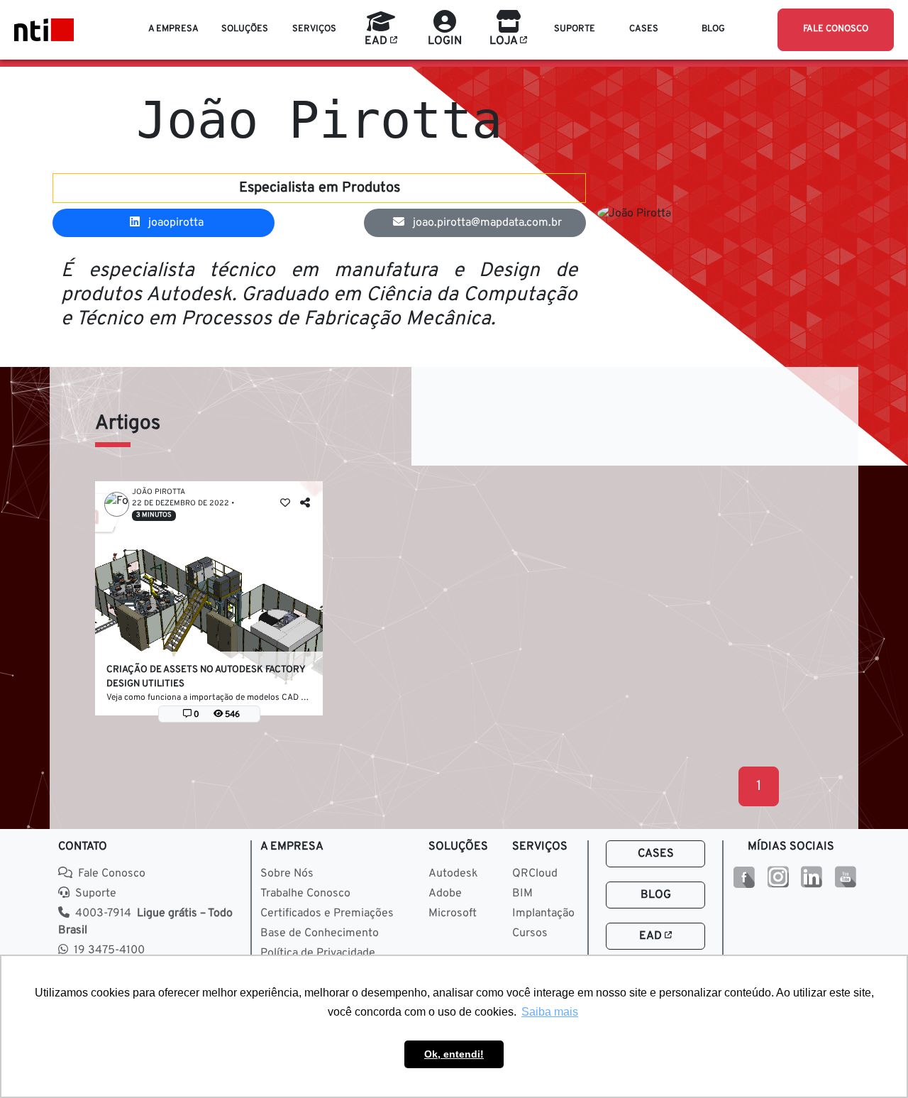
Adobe (445, 893)
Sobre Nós (287, 874)
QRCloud (535, 874)
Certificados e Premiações (327, 913)
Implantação (543, 913)
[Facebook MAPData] (743, 877)
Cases (656, 854)
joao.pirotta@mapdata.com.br (486, 223)
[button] (173, 29)
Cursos (530, 933)
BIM (522, 893)
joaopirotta (174, 223)
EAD (652, 936)
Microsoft (452, 913)
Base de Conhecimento (319, 933)
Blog (656, 895)
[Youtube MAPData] (845, 877)
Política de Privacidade (317, 953)
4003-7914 (145, 922)
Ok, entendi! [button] (454, 1054)
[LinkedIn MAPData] (811, 877)
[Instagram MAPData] (778, 877)
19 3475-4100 (109, 950)
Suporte (95, 893)
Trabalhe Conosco (305, 893)
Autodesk (453, 874)
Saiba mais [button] (549, 1012)
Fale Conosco (111, 874)
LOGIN (445, 41)
